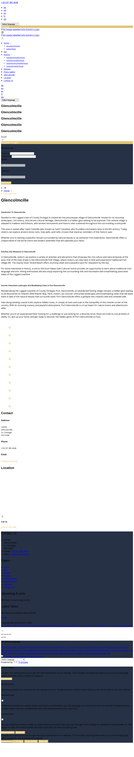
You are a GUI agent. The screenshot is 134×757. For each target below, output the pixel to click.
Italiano (72, 650)
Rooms (7, 54)
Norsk (94, 650)
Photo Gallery (9, 72)
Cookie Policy (101, 625)
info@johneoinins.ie (9, 461)
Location (7, 77)
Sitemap (88, 625)
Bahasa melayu (114, 647)
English (13, 647)
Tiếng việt (37, 653)
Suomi (73, 647)
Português (20, 653)
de (5, 7)
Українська (127, 650)
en (5, 10)
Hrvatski (46, 650)
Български (6, 650)
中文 (109, 653)
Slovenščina (89, 653)
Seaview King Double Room (17, 63)
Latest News (11, 49)
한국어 (11, 653)
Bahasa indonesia (59, 650)
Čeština (26, 650)
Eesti (61, 647)
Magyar (38, 650)
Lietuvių (81, 647)
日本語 (4, 653)
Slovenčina (100, 653)
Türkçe (113, 650)
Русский (46, 653)
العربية (67, 647)
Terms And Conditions (121, 625)
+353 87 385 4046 (9, 2)
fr (4, 16)
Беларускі (17, 650)
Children (5, 171)
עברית (79, 650)
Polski (29, 653)
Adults (4, 159)
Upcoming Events (13, 46)
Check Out (6, 156)
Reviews (7, 69)
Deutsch (5, 647)
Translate (23, 662)
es (5, 13)
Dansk (45, 647)
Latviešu (89, 647)
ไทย (119, 650)
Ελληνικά (53, 647)
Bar (5, 51)
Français (30, 647)
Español (21, 647)
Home (6, 43)
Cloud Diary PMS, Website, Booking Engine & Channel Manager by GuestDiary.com (41, 625)
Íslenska (87, 650)
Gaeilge (38, 647)
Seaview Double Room (15, 60)
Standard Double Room (15, 57)
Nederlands (103, 650)
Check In (5, 153)
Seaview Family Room (14, 66)
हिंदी (32, 650)
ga (5, 19)
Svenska (64, 653)
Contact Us (8, 80)
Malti (125, 647)
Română (55, 653)
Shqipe (79, 653)
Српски (72, 653)
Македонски (100, 647)
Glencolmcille (9, 75)
